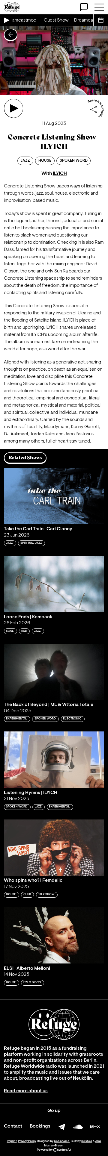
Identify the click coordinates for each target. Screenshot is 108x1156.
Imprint (12, 1141)
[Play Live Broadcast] (6, 20)
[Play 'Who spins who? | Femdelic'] (54, 847)
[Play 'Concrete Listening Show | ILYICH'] (13, 108)
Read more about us (26, 1091)
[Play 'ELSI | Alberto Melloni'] (54, 935)
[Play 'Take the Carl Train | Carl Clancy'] (54, 496)
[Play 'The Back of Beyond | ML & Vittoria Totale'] (54, 672)
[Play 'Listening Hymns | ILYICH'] (54, 759)
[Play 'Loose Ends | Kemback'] (54, 584)
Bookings (40, 1126)
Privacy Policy (27, 1141)
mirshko (86, 1141)
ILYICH (60, 173)
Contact (13, 1126)
